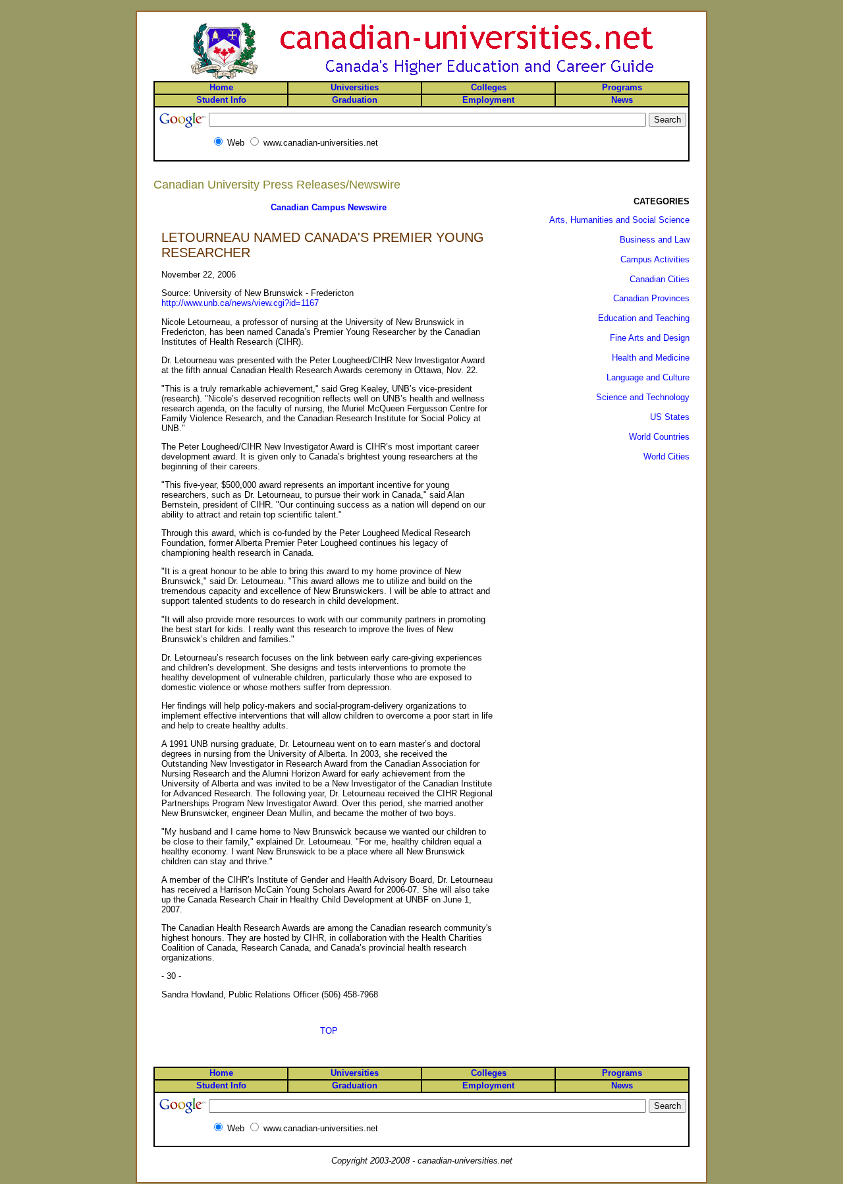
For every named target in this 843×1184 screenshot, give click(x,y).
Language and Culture (648, 377)
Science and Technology (643, 397)
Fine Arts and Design (650, 338)
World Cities (666, 456)
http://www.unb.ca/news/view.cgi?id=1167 (240, 303)
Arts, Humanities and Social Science (619, 220)
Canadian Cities (660, 279)
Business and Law (655, 240)
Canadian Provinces (651, 298)
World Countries (659, 437)
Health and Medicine (651, 358)
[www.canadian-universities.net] (421, 78)
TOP (329, 1031)
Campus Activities (655, 259)
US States (670, 417)
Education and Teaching (644, 318)
